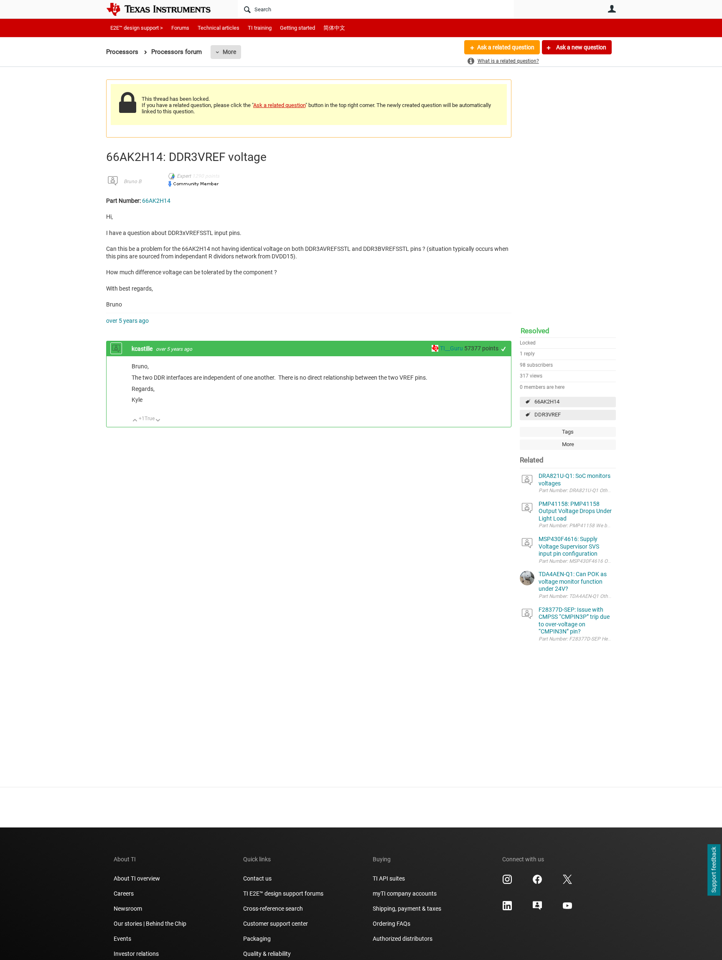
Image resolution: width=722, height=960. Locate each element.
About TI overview (137, 878)
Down (158, 420)
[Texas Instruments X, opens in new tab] (567, 882)
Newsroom (128, 908)
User (612, 9)
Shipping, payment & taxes (407, 908)
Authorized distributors (402, 938)
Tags (568, 432)
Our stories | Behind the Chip (150, 923)
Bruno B (132, 181)
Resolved (535, 331)
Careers (124, 893)
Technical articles (218, 28)
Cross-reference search (273, 908)
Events (122, 938)
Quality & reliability (267, 953)
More (229, 52)
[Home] (164, 9)
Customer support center (275, 923)
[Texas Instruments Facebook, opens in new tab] (537, 882)
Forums (180, 28)
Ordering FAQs (391, 923)
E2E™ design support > (136, 28)
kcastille (143, 348)
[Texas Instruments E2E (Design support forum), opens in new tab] (537, 908)
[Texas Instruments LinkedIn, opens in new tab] (507, 908)
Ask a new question (580, 47)
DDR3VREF (547, 414)
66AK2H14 (546, 401)
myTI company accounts (405, 893)
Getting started (297, 28)
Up (135, 420)
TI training (260, 28)
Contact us (257, 878)
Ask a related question (505, 47)
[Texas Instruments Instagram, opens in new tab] (507, 882)
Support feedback (713, 870)
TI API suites (389, 878)
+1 (504, 349)
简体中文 (334, 28)
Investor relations (136, 953)
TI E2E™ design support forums (283, 893)
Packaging (257, 938)
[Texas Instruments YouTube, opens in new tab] (567, 908)
